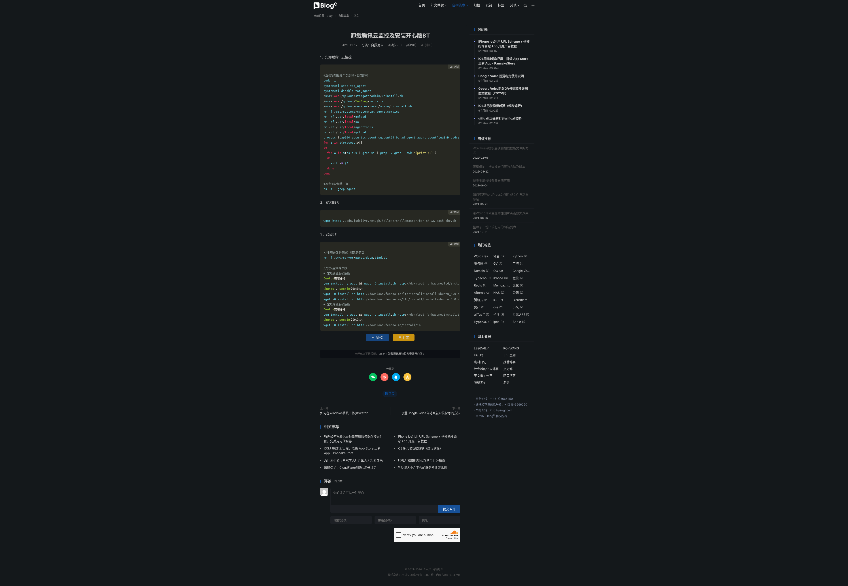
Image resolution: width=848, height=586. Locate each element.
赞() (426, 45)
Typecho (482, 278)
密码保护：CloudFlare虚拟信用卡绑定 (350, 467)
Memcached (502, 285)
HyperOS (482, 322)
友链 (489, 5)
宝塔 (518, 263)
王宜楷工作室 (483, 375)
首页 (421, 5)
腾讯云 (389, 394)
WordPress (483, 256)
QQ (498, 271)
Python (520, 256)
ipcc (498, 322)
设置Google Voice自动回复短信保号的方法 (430, 413)
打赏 (403, 337)
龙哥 (506, 382)
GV (497, 263)
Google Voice (521, 271)
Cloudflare (521, 300)
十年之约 (509, 355)
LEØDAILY (481, 348)
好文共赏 (437, 5)
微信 (518, 278)
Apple (519, 322)
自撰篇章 (458, 5)
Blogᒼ (325, 5)
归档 (476, 5)
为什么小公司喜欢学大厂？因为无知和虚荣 (353, 460)
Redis (480, 285)
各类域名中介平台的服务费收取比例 (422, 467)
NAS (498, 292)
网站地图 (438, 569)
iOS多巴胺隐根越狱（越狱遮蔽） (420, 448)
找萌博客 (509, 362)
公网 (518, 292)
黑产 (479, 307)
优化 (518, 285)
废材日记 (480, 362)
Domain (481, 271)
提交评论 (449, 509)
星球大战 (521, 314)
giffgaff (481, 314)
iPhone (500, 278)
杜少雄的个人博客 (486, 369)
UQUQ (478, 355)
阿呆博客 (509, 375)
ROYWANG (511, 348)
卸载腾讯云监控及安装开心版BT (390, 35)
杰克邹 (508, 369)
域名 (499, 256)
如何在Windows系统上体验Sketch (344, 413)
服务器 (481, 263)
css (498, 307)
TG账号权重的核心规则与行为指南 (421, 460)
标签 (501, 5)
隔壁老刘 (480, 382)
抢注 (498, 314)
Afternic (482, 292)
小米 (518, 307)
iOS (498, 300)
